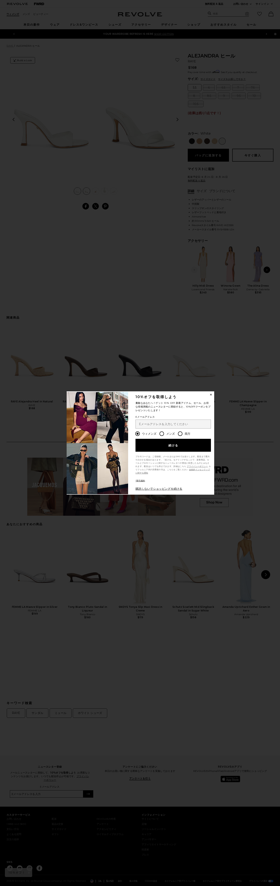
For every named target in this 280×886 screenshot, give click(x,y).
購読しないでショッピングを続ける (158, 489)
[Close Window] (211, 394)
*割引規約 (140, 480)
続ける (173, 445)
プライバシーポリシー (197, 466)
